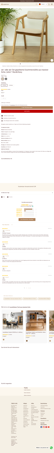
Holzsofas (25, 418)
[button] (4, 89)
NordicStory (43, 413)
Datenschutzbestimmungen (46, 408)
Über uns (32, 405)
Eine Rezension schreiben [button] (27, 219)
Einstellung (3, 83)
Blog (32, 422)
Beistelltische (25, 411)
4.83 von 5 (30, 205)
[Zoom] (52, 60)
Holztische (25, 405)
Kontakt (32, 415)
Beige (2, 78)
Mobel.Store (4, 66)
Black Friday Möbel (25, 426)
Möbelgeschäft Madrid (45, 420)
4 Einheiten (11, 85)
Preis (2, 90)
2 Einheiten (4, 85)
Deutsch (43, 4)
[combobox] (42, 4)
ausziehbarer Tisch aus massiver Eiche (20, 307)
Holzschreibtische (26, 420)
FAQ (32, 414)
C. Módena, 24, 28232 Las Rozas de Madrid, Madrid (14, 443)
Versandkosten (12, 105)
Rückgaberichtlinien (34, 412)
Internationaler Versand (34, 407)
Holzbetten (25, 421)
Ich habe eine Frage (5, 192)
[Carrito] (48, 4)
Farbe (4, 76)
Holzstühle (8, 66)
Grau (6, 78)
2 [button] (26, 288)
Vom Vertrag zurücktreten (33, 424)
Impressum (43, 407)
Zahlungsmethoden (44, 405)
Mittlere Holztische (27, 395)
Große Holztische (27, 390)
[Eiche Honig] (13, 340)
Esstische (25, 407)
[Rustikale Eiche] (36, 341)
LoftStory (42, 414)
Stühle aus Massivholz (13, 66)
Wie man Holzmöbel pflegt (35, 417)
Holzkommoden (26, 424)
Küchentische (25, 413)
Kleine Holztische (27, 392)
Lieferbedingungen (34, 409)
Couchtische (25, 410)
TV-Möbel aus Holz (25, 416)
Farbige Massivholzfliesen (34, 420)
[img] (5, 228)
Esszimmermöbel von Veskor (30, 299)
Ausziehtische (25, 408)
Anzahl (2, 96)
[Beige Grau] (27, 177)
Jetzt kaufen (27, 111)
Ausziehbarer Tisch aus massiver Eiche (13, 299)
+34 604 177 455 (14, 437)
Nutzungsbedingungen (35, 411)
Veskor (42, 416)
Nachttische (25, 422)
